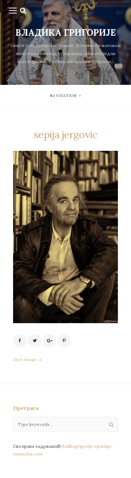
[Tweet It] (35, 341)
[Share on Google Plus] (49, 341)
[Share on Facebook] (20, 341)
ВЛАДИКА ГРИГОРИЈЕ (65, 32)
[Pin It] (64, 341)
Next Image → (27, 359)
